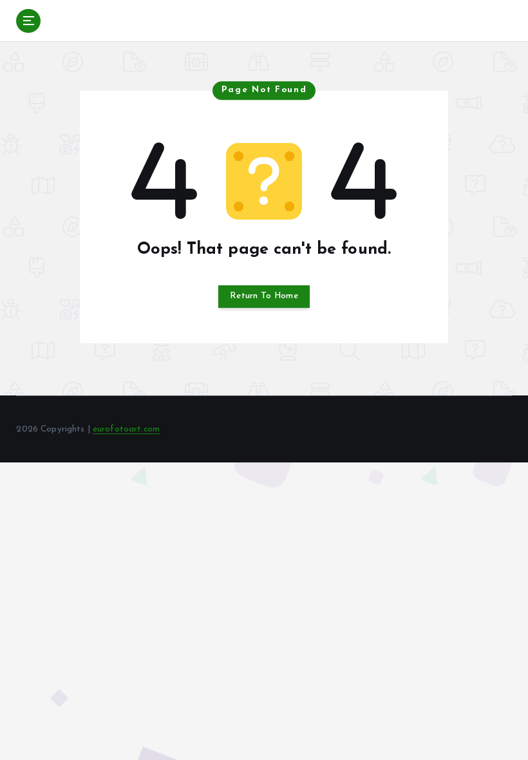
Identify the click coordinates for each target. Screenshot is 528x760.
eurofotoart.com (126, 429)
